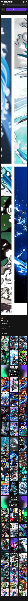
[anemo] (23, 530)
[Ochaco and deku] (14, 530)
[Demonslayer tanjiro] (5, 530)
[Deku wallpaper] (5, 515)
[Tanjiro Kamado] (14, 429)
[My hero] (14, 589)
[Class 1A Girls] (5, 589)
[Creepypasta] (5, 414)
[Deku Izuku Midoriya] (5, 343)
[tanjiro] (23, 458)
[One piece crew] (23, 560)
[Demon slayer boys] (23, 574)
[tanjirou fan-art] (14, 473)
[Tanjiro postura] (14, 399)
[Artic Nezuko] (23, 473)
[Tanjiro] (23, 343)
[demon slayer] (5, 399)
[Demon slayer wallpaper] (5, 384)
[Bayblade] (14, 515)
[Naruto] (23, 515)
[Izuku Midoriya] (23, 357)
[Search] (25, 4)
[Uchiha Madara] (14, 458)
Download (17, 9)
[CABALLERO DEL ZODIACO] (5, 458)
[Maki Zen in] (5, 473)
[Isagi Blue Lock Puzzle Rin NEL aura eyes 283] (5, 560)
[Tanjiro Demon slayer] (23, 429)
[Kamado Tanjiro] (14, 444)
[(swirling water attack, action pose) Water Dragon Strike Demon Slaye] (14, 488)
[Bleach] (5, 545)
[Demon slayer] (14, 343)
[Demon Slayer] (14, 357)
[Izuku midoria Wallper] (5, 357)
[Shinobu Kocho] (14, 384)
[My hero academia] (23, 589)
